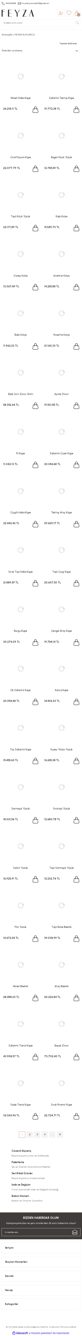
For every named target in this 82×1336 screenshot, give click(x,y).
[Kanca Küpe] (61, 669)
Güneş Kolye (21, 275)
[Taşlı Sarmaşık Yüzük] (61, 846)
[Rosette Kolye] (61, 313)
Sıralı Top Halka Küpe (20, 571)
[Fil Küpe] (20, 432)
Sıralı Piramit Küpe (61, 1104)
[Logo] (18, 13)
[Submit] (74, 1232)
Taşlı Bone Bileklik (62, 926)
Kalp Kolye (61, 216)
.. (52, 1134)
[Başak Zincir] (61, 1024)
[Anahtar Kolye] (61, 254)
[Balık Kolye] (20, 313)
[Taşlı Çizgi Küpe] (61, 550)
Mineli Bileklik (20, 986)
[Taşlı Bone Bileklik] (61, 905)
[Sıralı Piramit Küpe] (61, 1083)
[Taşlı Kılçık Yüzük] (20, 195)
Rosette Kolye (62, 334)
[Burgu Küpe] (20, 609)
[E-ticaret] (40, 1333)
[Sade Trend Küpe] (20, 1083)
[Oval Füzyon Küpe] (20, 136)
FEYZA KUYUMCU (25, 34)
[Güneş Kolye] (20, 254)
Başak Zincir (62, 1045)
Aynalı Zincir (61, 394)
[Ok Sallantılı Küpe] (20, 669)
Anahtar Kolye (61, 275)
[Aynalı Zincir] (61, 372)
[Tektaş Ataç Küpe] (61, 491)
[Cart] (76, 13)
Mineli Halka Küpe (21, 98)
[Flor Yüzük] (20, 905)
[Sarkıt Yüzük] (20, 846)
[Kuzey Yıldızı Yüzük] (61, 728)
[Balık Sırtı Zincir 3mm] (20, 372)
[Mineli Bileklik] (20, 965)
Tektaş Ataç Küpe (61, 512)
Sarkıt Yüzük (20, 867)
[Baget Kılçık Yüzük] (61, 136)
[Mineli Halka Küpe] (20, 76)
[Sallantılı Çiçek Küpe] (61, 432)
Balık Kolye (21, 334)
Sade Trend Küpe (20, 1104)
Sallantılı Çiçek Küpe (61, 453)
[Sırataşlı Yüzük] (61, 787)
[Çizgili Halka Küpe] (20, 491)
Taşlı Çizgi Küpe (61, 571)
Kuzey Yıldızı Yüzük (62, 749)
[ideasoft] (20, 1333)
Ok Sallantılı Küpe (20, 690)
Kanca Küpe (61, 690)
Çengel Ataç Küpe (61, 630)
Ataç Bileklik (62, 986)
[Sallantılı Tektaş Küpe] (61, 76)
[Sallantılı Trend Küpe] (20, 1024)
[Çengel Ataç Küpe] (61, 609)
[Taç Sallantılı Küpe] (20, 728)
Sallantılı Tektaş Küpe (61, 98)
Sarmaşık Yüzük (20, 808)
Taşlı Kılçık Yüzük (20, 216)
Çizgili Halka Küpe (20, 512)
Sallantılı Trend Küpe (21, 1045)
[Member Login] (61, 13)
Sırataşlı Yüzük (61, 808)
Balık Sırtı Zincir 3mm (20, 394)
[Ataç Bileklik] (61, 965)
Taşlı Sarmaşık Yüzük (61, 867)
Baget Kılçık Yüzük (61, 157)
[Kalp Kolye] (61, 195)
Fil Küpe (20, 453)
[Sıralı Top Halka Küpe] (20, 550)
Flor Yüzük (20, 926)
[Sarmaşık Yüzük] (20, 787)
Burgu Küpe (20, 630)
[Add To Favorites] (34, 62)
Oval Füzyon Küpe (20, 157)
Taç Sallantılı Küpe (20, 749)
